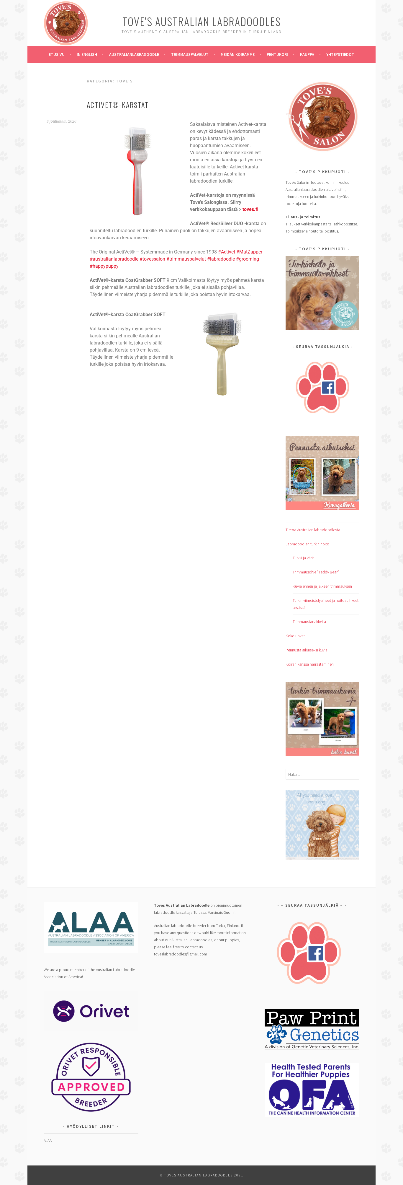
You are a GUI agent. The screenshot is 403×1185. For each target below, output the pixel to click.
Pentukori (277, 54)
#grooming (247, 259)
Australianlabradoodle (134, 54)
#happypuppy (104, 266)
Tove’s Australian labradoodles (201, 21)
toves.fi (249, 209)
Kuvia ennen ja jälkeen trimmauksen (322, 586)
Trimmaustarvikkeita (309, 621)
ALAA (48, 1140)
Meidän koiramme (238, 54)
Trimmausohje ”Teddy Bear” (316, 572)
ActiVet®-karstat (118, 104)
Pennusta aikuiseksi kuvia (306, 650)
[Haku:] (322, 774)
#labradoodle (221, 259)
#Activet (226, 252)
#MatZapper (248, 252)
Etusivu (57, 54)
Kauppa (307, 54)
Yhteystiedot (340, 54)
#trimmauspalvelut (186, 259)
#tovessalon (153, 259)
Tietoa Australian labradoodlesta (313, 529)
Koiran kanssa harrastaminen (310, 664)
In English (87, 54)
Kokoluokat (295, 635)
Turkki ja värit (303, 557)
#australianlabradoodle (114, 259)
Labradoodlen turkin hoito (307, 544)
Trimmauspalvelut (190, 54)
